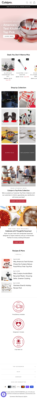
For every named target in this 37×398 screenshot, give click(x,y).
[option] (18, 6)
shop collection (18, 201)
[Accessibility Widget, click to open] (3, 394)
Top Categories (18, 366)
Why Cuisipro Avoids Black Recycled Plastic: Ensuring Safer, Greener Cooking (22, 276)
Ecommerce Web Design (16, 396)
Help (18, 371)
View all (19, 254)
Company (18, 376)
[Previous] (2, 25)
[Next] (35, 25)
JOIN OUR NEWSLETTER (18, 382)
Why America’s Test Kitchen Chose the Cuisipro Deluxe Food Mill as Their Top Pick (23, 264)
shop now (18, 242)
